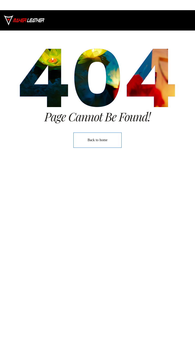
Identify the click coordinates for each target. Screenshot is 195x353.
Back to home (97, 140)
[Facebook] (86, 339)
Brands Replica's (131, 210)
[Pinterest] (109, 339)
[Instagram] (97, 339)
